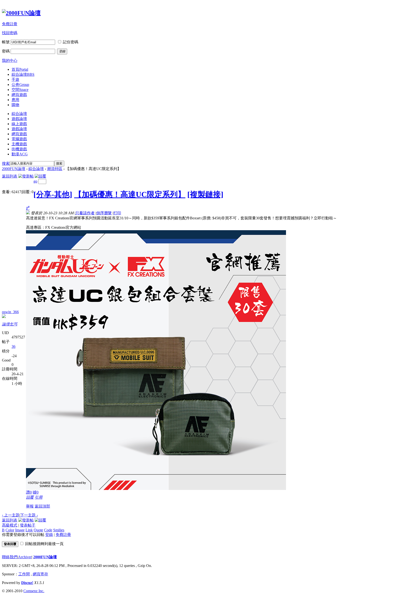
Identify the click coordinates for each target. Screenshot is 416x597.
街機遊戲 (19, 149)
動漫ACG (20, 154)
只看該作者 (85, 213)
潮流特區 (54, 169)
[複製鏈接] (205, 194)
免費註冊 (9, 24)
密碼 (6, 51)
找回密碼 (9, 33)
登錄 (49, 535)
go (35, 181)
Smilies (58, 530)
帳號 (6, 42)
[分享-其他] (52, 194)
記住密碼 (70, 42)
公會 (20, 85)
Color (10, 530)
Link (29, 530)
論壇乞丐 (9, 324)
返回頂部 (42, 506)
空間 (20, 90)
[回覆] (40, 176)
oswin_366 (10, 312)
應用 (15, 100)
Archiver (25, 557)
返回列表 (9, 176)
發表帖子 (27, 525)
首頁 (20, 69)
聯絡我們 (9, 557)
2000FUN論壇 (13, 169)
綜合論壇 (23, 74)
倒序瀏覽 (104, 213)
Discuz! (27, 583)
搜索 (6, 163)
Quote (38, 530)
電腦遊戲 (19, 139)
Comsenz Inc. (33, 591)
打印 (117, 213)
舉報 (30, 506)
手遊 (15, 79)
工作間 (24, 574)
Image (20, 530)
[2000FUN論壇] (21, 13)
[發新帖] (26, 176)
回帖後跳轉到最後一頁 (44, 544)
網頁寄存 (40, 574)
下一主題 (29, 515)
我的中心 (9, 60)
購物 (15, 105)
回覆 (30, 497)
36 (13, 346)
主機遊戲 (19, 144)
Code (48, 530)
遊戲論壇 (19, 119)
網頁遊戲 (19, 95)
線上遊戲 (19, 124)
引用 (38, 497)
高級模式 (9, 525)
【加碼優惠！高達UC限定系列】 (129, 194)
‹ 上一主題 (11, 515)
